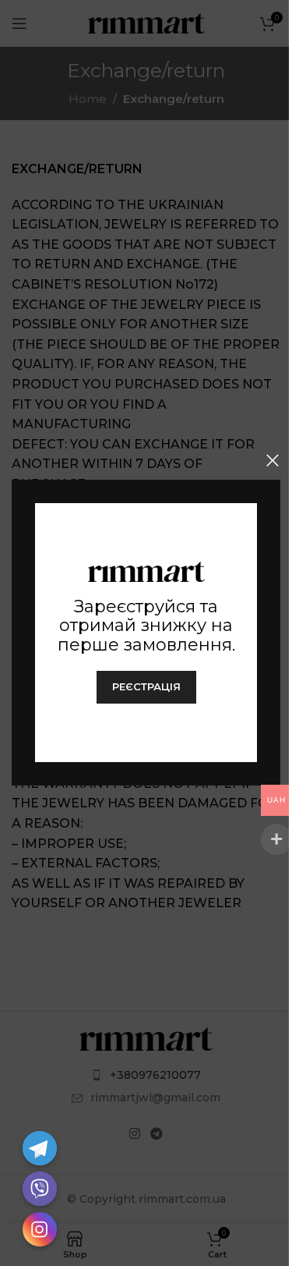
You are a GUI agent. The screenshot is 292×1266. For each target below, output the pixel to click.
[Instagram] (40, 1229)
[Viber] (40, 1189)
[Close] (272, 460)
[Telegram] (40, 1148)
